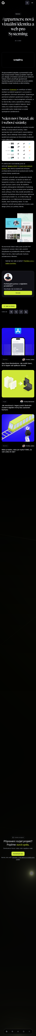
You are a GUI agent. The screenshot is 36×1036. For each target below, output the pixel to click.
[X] (16, 312)
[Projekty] (12, 1031)
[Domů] (6, 1031)
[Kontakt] (23, 1031)
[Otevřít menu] (27, 3)
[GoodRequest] (3, 2)
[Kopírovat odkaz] (11, 312)
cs (32, 2)
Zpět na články (10, 306)
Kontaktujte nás (18, 853)
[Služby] (18, 1031)
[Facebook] (21, 312)
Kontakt (18, 293)
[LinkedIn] (26, 312)
